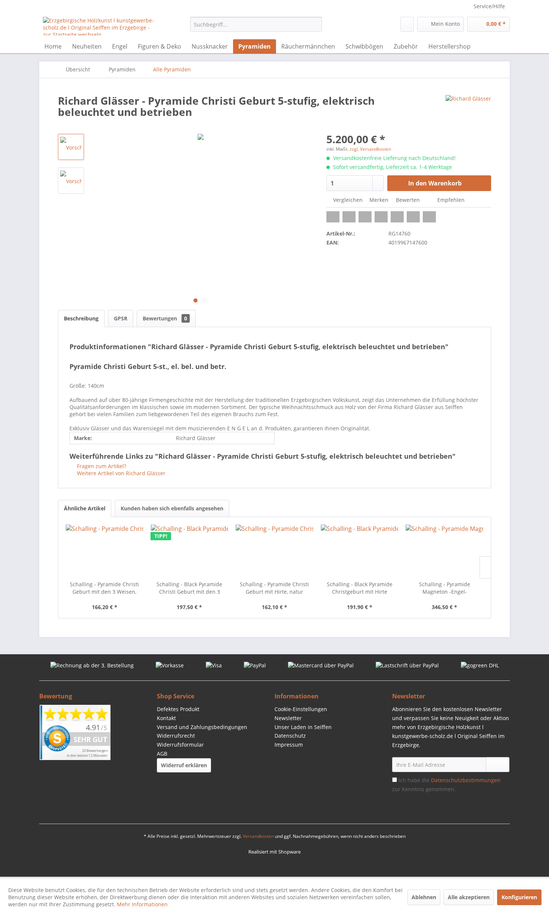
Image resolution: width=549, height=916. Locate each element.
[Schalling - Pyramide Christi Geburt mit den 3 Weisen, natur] (104, 551)
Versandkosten (258, 836)
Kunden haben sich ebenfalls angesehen (172, 508)
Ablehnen (424, 897)
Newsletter (288, 718)
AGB (162, 753)
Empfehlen (450, 199)
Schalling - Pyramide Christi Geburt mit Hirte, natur (274, 588)
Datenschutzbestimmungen (465, 780)
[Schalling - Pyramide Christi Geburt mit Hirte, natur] (274, 551)
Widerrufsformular (180, 744)
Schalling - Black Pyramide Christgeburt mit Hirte (360, 588)
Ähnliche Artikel (84, 508)
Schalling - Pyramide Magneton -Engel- (444, 588)
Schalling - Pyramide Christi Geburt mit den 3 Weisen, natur (104, 588)
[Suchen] (315, 24)
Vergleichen (347, 199)
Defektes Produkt (178, 709)
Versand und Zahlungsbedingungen (202, 727)
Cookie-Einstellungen (300, 709)
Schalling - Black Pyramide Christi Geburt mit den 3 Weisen (189, 588)
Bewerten (407, 199)
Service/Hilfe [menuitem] (489, 6)
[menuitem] (256, 24)
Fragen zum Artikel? (100, 466)
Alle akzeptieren (469, 897)
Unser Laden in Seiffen (303, 727)
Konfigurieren (519, 897)
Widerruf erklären (184, 765)
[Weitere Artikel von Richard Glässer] (468, 108)
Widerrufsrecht (176, 735)
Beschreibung (81, 318)
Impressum (288, 744)
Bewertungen (165, 318)
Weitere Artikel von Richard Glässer (120, 473)
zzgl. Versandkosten (370, 149)
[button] (332, 216)
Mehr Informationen (142, 904)
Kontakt (166, 718)
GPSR (120, 318)
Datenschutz (290, 735)
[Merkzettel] (407, 24)
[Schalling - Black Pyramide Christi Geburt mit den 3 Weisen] (190, 551)
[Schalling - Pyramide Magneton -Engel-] (444, 551)
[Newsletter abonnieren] (497, 764)
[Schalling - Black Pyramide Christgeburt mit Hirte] (359, 551)
